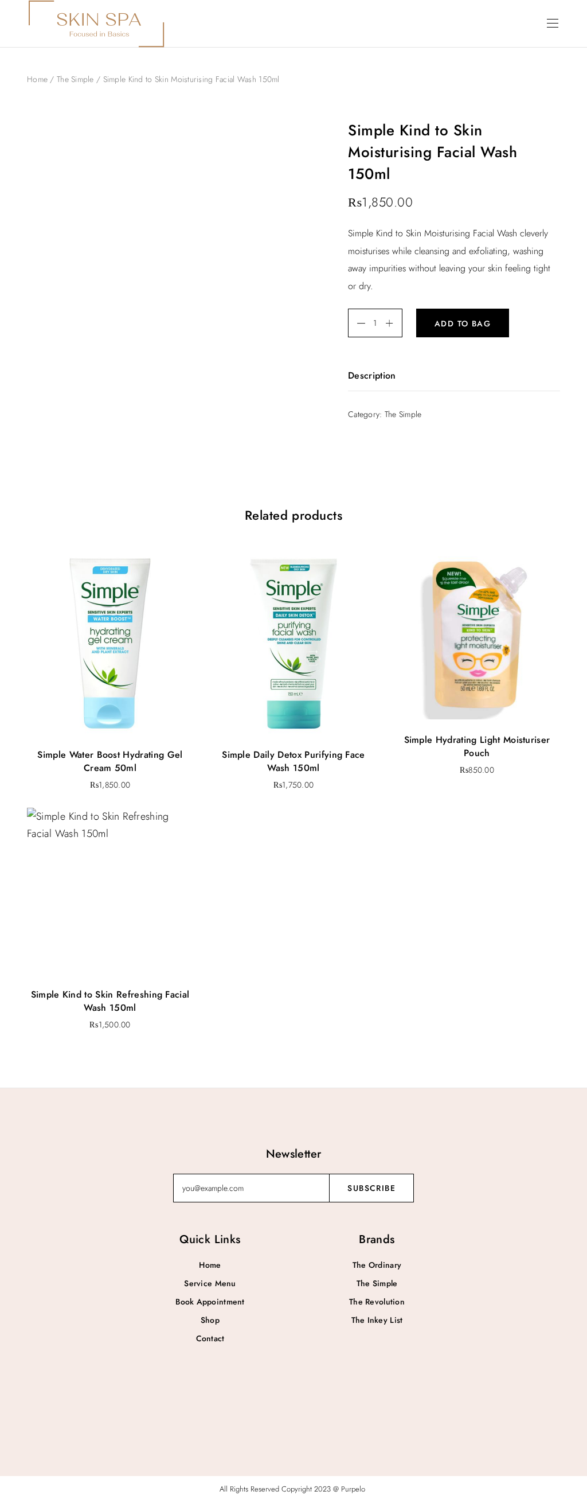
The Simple (75, 79)
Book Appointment (209, 1301)
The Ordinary (377, 1265)
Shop (210, 1320)
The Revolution (377, 1301)
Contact (210, 1338)
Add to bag (463, 323)
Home (37, 79)
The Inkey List (377, 1320)
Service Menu (210, 1283)
